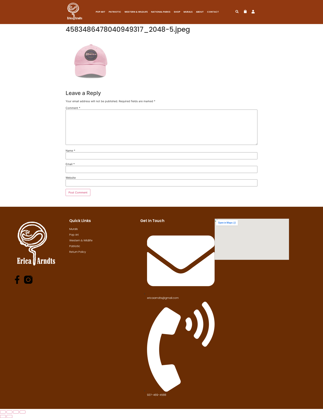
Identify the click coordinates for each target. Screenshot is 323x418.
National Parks (160, 11)
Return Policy (77, 252)
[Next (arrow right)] (9, 416)
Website (71, 177)
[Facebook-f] (17, 279)
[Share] (16, 411)
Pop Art (100, 11)
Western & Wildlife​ (136, 11)
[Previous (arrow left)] (3, 416)
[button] (237, 11)
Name (70, 150)
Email (70, 164)
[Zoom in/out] (3, 411)
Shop (177, 11)
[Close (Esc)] (22, 411)
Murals (188, 11)
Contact (213, 11)
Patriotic (115, 11)
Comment (73, 108)
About (200, 11)
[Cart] (245, 11)
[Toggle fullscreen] (9, 411)
